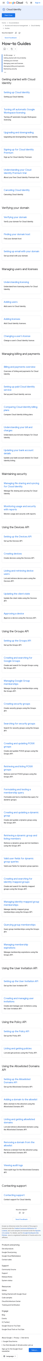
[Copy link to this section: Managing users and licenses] (4, 273)
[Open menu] (3, 2)
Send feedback (11, 38)
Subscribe (35, 1350)
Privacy (16, 1338)
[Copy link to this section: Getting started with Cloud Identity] (13, 83)
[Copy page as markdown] (12, 49)
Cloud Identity (13, 9)
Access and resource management (16, 25)
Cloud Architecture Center (11, 1301)
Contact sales (7, 1260)
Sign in (37, 3)
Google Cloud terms (10, 1341)
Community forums (9, 1269)
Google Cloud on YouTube (11, 1326)
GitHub (4, 1290)
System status (7, 1280)
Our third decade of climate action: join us (18, 1345)
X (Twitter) (6, 1322)
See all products (7, 1249)
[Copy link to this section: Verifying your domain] (31, 208)
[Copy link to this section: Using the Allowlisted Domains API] (8, 1070)
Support (5, 1273)
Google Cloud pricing (9, 1252)
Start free (8, 15)
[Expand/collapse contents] (14, 55)
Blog (3, 1315)
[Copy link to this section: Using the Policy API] (28, 1022)
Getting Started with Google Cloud (14, 1294)
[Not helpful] (19, 33)
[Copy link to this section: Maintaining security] (29, 474)
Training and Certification (11, 1305)
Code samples (7, 1298)
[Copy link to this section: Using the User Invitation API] (4, 972)
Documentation (14, 23)
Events (4, 1318)
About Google (7, 1338)
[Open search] (26, 2)
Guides (7, 28)
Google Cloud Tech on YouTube (13, 1329)
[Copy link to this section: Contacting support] (28, 1186)
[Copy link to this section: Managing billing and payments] (4, 357)
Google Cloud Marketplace (11, 1256)
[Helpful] (16, 33)
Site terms (25, 1338)
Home (4, 23)
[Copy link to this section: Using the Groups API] (31, 631)
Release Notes (7, 1277)
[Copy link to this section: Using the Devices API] (31, 527)
